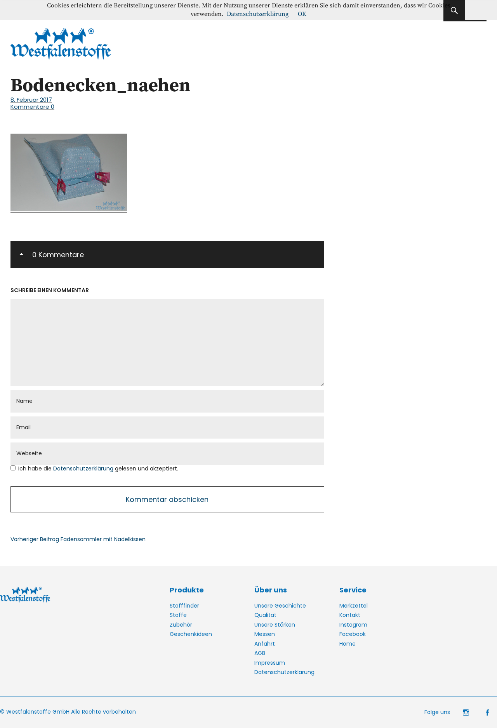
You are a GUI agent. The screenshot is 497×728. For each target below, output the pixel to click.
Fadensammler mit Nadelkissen (78, 539)
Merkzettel (353, 606)
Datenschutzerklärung (84, 468)
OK (302, 14)
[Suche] (454, 10)
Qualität (265, 615)
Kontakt (349, 615)
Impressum (269, 663)
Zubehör (181, 625)
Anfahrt (264, 644)
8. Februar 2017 (31, 100)
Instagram (353, 625)
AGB (259, 653)
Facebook (352, 634)
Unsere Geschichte (280, 606)
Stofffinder (184, 606)
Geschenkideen (191, 634)
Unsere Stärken (274, 625)
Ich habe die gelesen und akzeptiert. (98, 468)
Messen (264, 634)
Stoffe (178, 615)
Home (347, 644)
